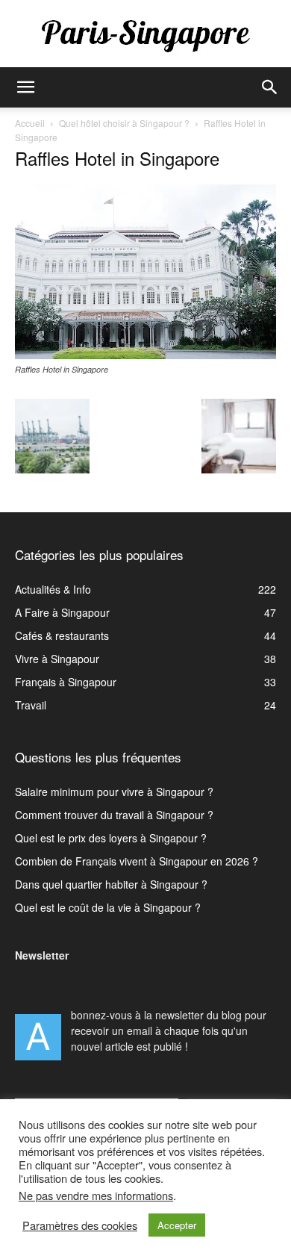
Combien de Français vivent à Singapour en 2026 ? (136, 861)
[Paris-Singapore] (145, 35)
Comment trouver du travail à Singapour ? (114, 814)
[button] (25, 87)
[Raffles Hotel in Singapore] (145, 354)
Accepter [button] (176, 1225)
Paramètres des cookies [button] (79, 1225)
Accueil (30, 122)
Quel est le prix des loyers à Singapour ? (111, 837)
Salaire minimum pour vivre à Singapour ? (114, 791)
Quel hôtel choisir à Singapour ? (124, 122)
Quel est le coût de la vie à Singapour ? (108, 907)
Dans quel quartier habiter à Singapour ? (111, 884)
